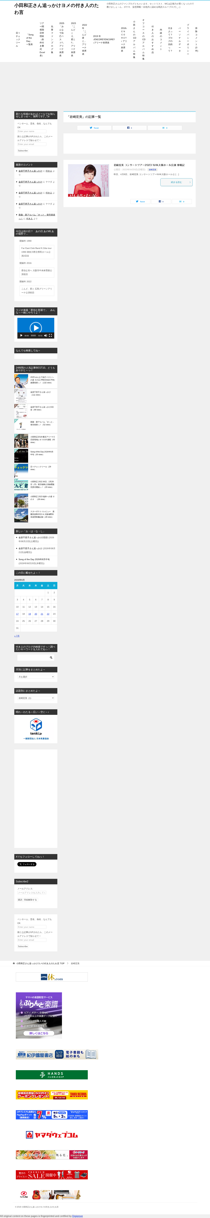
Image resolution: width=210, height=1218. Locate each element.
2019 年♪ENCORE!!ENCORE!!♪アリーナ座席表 (104, 39)
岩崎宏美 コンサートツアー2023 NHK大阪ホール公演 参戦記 (149, 165)
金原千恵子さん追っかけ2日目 (33, 537)
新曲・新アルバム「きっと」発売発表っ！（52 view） (42, 423)
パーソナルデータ (180, 39)
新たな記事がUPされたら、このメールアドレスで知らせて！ (35, 138)
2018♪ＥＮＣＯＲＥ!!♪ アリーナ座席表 (124, 39)
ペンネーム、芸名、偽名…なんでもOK (34, 125)
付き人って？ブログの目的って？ (170, 39)
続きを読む (176, 182)
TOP (40, 963)
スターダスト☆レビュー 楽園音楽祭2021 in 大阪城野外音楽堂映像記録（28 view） (42, 514)
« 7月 (17, 636)
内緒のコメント (161, 39)
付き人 (49, 171)
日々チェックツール (18, 39)
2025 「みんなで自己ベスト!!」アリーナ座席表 (62, 39)
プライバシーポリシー (188, 39)
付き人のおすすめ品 (153, 39)
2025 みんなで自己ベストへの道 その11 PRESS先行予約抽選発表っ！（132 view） (42, 380)
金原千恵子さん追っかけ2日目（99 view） (42, 408)
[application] (35, 328)
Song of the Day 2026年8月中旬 (34, 559)
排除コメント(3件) (196, 39)
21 (42, 614)
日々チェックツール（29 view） (40, 468)
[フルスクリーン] (50, 335)
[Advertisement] (105, 85)
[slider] (33, 335)
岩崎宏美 (152, 170)
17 (17, 614)
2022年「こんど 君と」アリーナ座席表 (84, 39)
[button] (36, 328)
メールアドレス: (25, 888)
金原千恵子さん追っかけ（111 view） (40, 393)
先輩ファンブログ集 (52, 39)
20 (36, 614)
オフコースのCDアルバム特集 (143, 39)
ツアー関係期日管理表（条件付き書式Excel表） (42, 39)
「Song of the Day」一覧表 (30, 39)
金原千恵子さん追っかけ (30, 171)
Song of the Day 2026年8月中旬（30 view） (41, 453)
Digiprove (77, 1216)
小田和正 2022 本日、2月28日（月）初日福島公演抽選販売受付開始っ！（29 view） (42, 484)
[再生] (21, 335)
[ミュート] (45, 335)
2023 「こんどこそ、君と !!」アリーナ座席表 (73, 39)
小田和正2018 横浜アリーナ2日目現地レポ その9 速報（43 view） (42, 439)
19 (29, 614)
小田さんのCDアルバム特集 (134, 39)
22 (48, 614)
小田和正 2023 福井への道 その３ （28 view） (42, 497)
